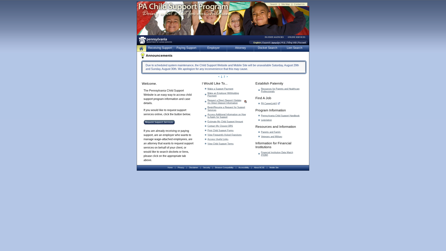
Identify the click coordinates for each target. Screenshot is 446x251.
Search (273, 4)
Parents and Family (271, 132)
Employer (213, 48)
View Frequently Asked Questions (224, 135)
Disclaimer (193, 167)
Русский (302, 42)
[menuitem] (275, 37)
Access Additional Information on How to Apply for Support (226, 115)
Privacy (181, 168)
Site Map (285, 4)
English (257, 42)
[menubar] (275, 37)
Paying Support (186, 48)
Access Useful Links (217, 139)
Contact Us (299, 4)
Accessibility (244, 167)
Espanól (266, 42)
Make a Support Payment (220, 89)
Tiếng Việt (292, 42)
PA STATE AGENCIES (274, 37)
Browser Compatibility (224, 167)
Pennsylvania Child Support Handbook (280, 115)
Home (170, 167)
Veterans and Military (271, 136)
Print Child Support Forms (220, 130)
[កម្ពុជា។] (276, 42)
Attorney (240, 48)
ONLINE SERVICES (296, 37)
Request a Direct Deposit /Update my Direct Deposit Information (224, 101)
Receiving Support (160, 48)
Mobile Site (274, 167)
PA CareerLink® (269, 103)
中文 (283, 42)
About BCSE (259, 167)
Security (206, 167)
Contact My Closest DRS (220, 126)
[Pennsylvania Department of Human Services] (154, 39)
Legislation (266, 120)
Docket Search (267, 48)
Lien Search (294, 48)
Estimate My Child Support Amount (225, 121)
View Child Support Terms (220, 143)
